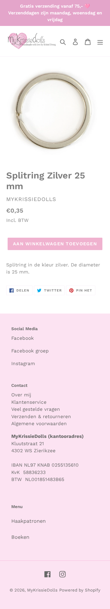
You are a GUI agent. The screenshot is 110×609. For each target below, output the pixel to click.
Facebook (22, 338)
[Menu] (100, 41)
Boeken (20, 537)
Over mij (22, 395)
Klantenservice (29, 402)
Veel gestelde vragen (35, 409)
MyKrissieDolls (42, 590)
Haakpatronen (28, 521)
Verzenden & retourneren (41, 416)
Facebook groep (30, 351)
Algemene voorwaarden (39, 423)
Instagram (23, 363)
